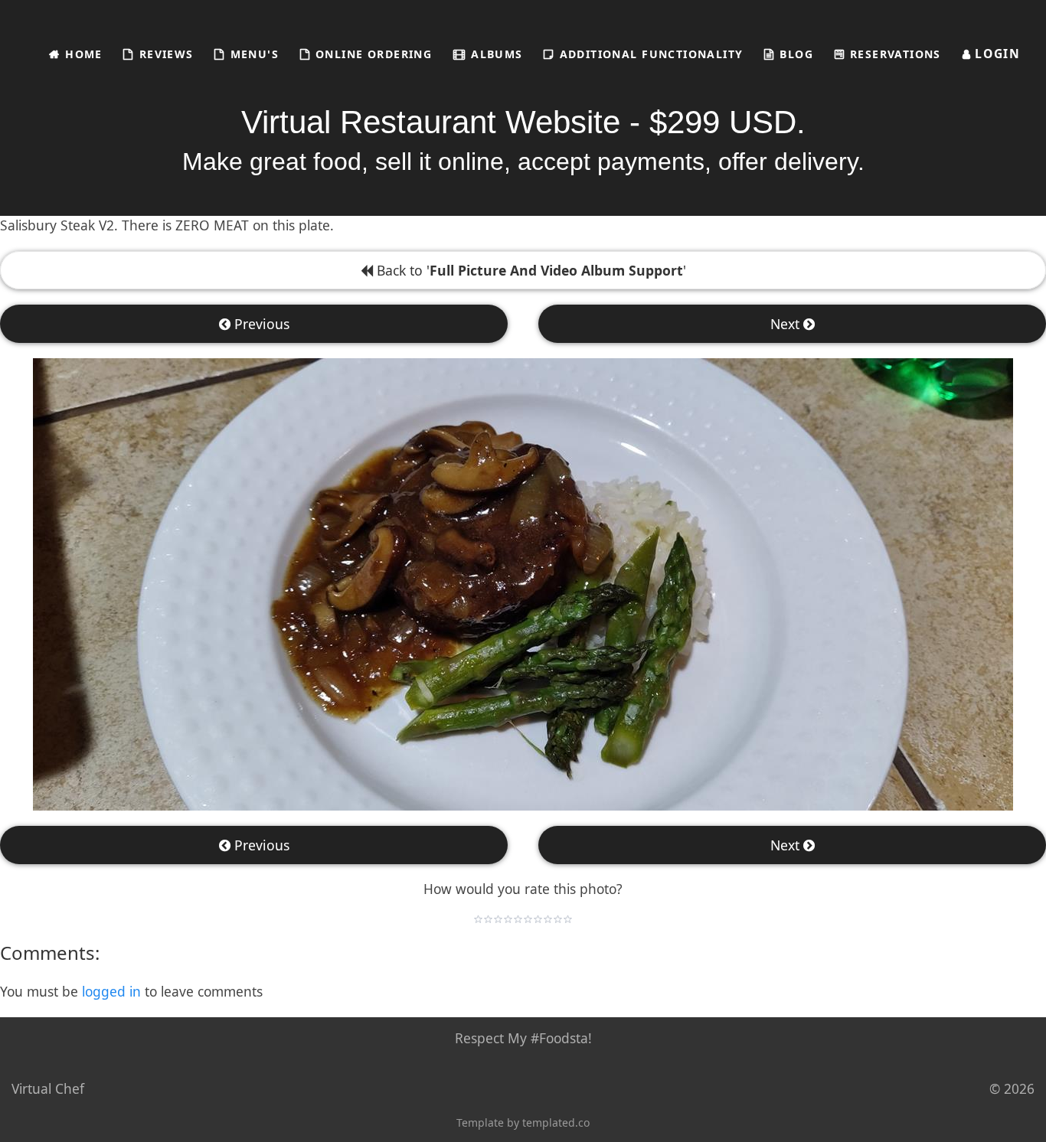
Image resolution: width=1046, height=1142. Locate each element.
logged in (111, 991)
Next (786, 324)
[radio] (478, 919)
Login (995, 53)
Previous (259, 324)
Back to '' (529, 270)
